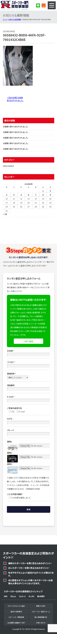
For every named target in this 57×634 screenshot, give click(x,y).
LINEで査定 (28, 341)
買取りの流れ (40, 606)
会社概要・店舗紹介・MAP (16, 623)
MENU (52, 5)
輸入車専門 (41, 596)
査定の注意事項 (16, 611)
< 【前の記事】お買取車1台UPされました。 (15, 99)
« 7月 (5, 214)
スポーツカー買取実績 (16, 617)
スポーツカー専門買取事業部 (14, 5)
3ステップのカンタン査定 (16, 606)
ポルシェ (13, 596)
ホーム (5, 19)
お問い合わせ (40, 623)
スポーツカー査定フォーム (41, 611)
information (8, 166)
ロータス (31, 596)
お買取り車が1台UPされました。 (15, 126)
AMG (5, 596)
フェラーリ (22, 596)
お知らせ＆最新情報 (14, 19)
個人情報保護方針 (40, 617)
